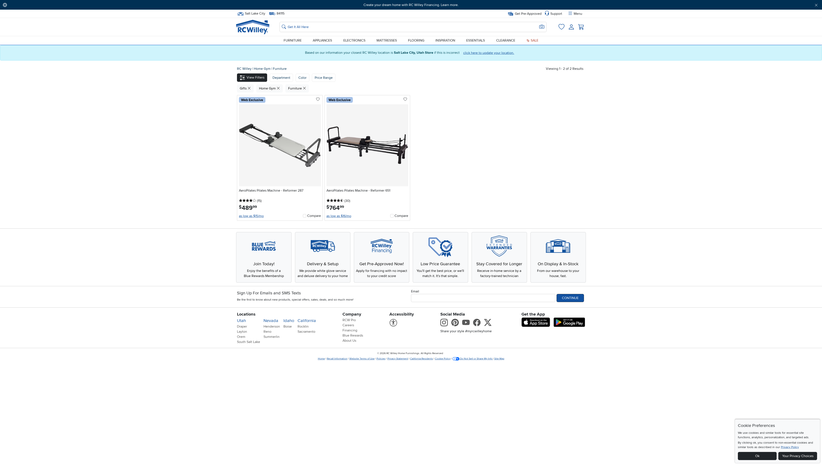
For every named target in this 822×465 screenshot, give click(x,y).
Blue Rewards (352, 335)
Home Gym (262, 69)
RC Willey (244, 69)
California (307, 320)
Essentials (475, 40)
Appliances (322, 40)
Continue (570, 298)
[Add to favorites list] (317, 99)
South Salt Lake (248, 342)
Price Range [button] (324, 78)
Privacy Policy (790, 447)
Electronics (354, 40)
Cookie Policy (443, 358)
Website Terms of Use (362, 358)
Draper (242, 326)
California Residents (421, 358)
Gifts (243, 88)
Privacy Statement (397, 358)
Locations (246, 314)
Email (415, 291)
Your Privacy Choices (797, 456)
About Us (349, 340)
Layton (242, 331)
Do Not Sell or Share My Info (476, 358)
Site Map (499, 358)
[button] (72, 5)
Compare (314, 216)
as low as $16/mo (338, 216)
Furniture (293, 40)
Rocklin (303, 326)
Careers (348, 325)
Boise (287, 326)
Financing (349, 330)
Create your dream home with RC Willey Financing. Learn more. (411, 5)
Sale (534, 40)
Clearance (505, 40)
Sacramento (306, 331)
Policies (381, 358)
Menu (578, 14)
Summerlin (272, 337)
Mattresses (387, 40)
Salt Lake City (255, 13)
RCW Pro (349, 320)
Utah (241, 320)
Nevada (271, 320)
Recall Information (337, 358)
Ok (757, 456)
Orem (241, 337)
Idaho (288, 320)
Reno (267, 331)
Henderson (272, 326)
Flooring (416, 40)
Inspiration (445, 40)
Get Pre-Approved (528, 14)
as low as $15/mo (251, 216)
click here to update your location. (488, 53)
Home (321, 358)
